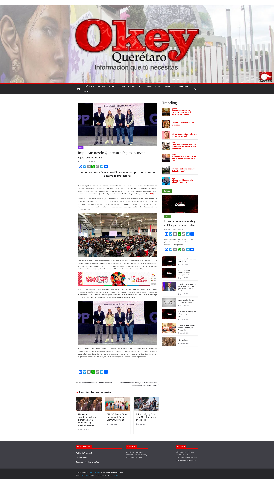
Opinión (167, 216)
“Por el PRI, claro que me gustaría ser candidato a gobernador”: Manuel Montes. (187, 287)
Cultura (121, 86)
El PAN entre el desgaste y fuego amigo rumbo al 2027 (187, 314)
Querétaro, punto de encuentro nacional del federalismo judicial (182, 112)
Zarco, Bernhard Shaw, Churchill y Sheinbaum (186, 301)
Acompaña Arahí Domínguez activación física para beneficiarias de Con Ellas (138, 384)
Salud (140, 86)
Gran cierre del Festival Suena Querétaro (95, 382)
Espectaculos (169, 86)
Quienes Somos (81, 457)
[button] (93, 86)
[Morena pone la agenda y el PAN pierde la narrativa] (180, 204)
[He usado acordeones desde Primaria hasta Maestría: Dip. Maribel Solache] (89, 399)
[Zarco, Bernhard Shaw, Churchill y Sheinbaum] (169, 303)
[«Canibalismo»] (169, 341)
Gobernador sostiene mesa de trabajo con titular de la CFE (184, 158)
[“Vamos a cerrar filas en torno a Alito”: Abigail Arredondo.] (169, 329)
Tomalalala (183, 86)
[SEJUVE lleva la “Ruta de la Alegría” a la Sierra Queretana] (117, 399)
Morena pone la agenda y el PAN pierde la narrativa (179, 223)
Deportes (86, 91)
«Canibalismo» (183, 340)
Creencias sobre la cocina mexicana (183, 124)
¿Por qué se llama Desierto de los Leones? (183, 170)
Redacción (95, 162)
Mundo (112, 86)
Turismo (131, 86)
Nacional (101, 86)
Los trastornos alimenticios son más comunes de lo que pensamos (184, 146)
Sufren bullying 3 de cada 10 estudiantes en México (146, 417)
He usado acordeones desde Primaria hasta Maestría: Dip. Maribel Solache (87, 420)
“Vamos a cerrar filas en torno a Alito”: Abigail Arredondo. (186, 327)
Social (157, 86)
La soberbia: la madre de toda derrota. (187, 260)
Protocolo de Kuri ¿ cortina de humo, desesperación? (184, 272)
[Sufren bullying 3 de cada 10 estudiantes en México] (146, 399)
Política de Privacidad (84, 453)
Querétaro (87, 86)
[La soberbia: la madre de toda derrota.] (169, 261)
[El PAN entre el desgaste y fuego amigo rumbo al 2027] (169, 315)
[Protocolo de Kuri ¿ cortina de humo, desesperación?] (169, 274)
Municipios (174, 108)
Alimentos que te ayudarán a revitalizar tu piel (184, 135)
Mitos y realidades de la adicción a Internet (182, 181)
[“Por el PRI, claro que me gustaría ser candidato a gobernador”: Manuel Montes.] (169, 289)
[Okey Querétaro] (137, 6)
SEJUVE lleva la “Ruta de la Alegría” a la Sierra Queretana (117, 417)
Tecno (149, 86)
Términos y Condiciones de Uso (87, 462)
